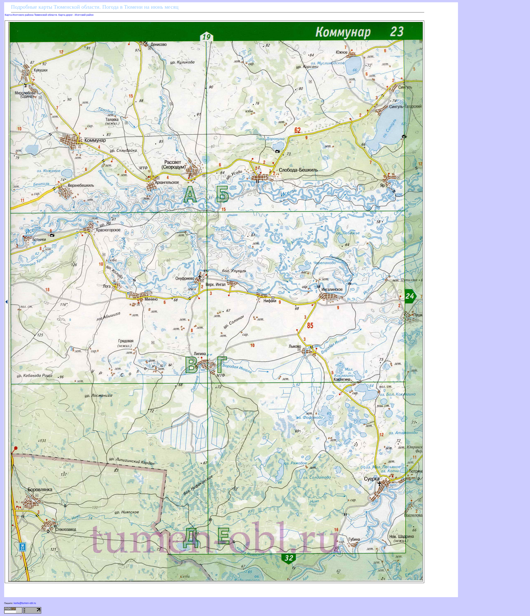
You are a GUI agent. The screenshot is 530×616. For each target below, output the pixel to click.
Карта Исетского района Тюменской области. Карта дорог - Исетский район (49, 14)
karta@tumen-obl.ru (25, 603)
